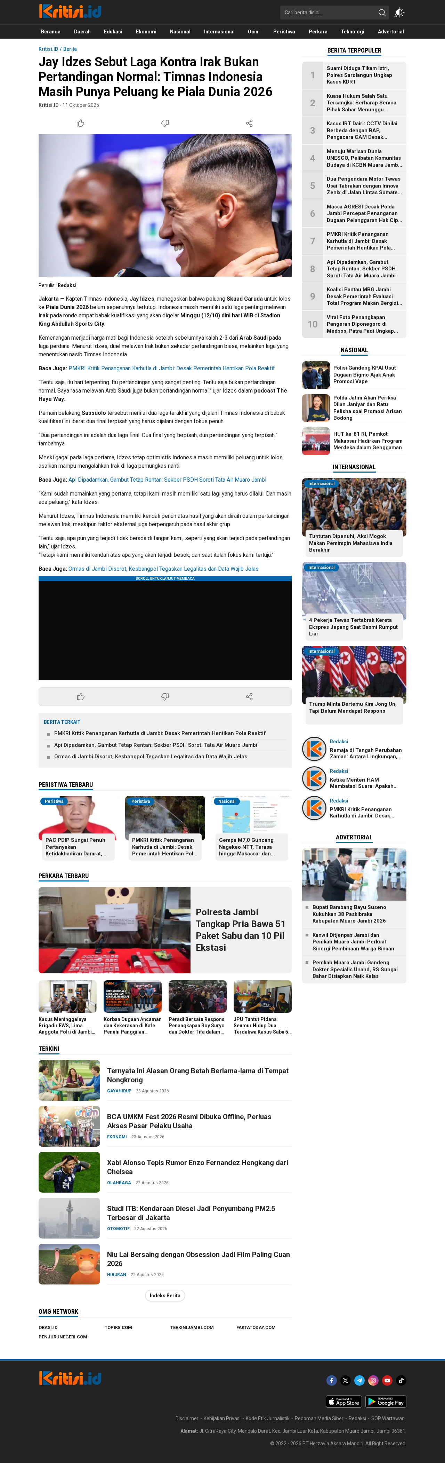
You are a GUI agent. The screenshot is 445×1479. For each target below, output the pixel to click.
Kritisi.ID (48, 49)
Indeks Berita (165, 1295)
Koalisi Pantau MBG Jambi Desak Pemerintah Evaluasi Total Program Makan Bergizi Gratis (362, 299)
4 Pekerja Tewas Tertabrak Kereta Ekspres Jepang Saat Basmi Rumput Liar (353, 627)
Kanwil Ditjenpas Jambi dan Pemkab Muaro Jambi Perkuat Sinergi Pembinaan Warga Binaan (353, 942)
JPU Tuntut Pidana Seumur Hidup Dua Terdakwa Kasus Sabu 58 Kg (262, 1029)
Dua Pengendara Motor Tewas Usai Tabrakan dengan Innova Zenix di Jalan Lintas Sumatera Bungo (365, 189)
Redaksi (67, 285)
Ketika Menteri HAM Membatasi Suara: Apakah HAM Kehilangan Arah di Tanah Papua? (368, 789)
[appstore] (344, 1406)
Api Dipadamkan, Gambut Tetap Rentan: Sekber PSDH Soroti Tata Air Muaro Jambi (167, 479)
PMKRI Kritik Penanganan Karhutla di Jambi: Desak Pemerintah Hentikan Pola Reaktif (171, 368)
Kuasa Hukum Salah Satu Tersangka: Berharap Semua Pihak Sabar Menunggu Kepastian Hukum (361, 106)
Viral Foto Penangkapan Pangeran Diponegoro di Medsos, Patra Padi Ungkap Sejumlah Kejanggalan (360, 327)
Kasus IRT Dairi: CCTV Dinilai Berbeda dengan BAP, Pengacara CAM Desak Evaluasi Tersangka (362, 133)
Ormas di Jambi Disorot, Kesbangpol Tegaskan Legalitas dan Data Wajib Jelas (163, 569)
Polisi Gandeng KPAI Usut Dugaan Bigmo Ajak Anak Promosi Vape (364, 375)
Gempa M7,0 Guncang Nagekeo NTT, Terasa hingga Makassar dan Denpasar (246, 850)
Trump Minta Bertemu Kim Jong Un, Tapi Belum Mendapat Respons (353, 707)
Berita (70, 49)
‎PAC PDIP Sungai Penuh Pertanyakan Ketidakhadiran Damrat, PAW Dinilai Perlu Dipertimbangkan (75, 853)
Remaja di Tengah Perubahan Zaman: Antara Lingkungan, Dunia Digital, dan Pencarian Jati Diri (366, 759)
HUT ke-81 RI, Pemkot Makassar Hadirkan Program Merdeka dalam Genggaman (368, 441)
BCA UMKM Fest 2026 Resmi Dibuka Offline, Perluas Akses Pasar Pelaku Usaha (189, 1121)
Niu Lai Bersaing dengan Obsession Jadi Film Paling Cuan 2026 (198, 1259)
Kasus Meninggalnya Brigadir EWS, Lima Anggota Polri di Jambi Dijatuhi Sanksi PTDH (65, 1029)
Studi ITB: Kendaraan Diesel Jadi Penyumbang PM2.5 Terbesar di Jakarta (191, 1213)
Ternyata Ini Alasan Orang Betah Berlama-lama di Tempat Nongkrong (198, 1075)
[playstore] (385, 1406)
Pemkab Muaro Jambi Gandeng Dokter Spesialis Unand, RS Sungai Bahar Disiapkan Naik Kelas (355, 969)
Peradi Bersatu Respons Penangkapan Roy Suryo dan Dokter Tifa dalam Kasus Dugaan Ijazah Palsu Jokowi (197, 1032)
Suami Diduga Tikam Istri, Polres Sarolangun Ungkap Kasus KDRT (359, 75)
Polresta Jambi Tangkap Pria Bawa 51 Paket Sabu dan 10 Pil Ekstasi (241, 929)
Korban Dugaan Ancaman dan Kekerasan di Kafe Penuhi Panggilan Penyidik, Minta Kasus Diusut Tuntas (133, 1032)
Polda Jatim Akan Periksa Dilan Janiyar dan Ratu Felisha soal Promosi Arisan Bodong (367, 408)
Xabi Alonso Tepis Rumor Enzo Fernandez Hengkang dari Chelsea (197, 1167)
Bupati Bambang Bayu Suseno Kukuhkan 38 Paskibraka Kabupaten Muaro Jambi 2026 (349, 914)
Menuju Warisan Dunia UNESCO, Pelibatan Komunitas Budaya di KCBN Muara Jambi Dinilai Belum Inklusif (364, 161)
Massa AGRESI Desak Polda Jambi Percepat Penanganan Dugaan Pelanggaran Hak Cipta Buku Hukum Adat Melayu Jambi (365, 220)
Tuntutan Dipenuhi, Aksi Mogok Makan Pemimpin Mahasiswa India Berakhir (351, 543)
